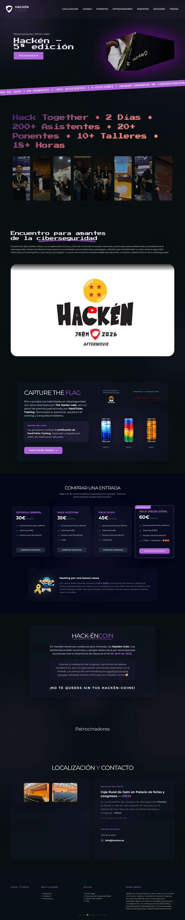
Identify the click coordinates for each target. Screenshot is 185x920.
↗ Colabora (46, 896)
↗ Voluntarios (47, 898)
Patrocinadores (123, 9)
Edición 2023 (163, 13)
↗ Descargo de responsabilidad (97, 896)
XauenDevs (102, 915)
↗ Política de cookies (92, 898)
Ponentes (102, 9)
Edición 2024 (163, 18)
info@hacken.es (114, 840)
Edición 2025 (163, 24)
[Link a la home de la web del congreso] (9, 9)
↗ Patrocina (46, 893)
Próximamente (28, 55)
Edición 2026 (163, 29)
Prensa (174, 9)
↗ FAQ (86, 901)
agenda (87, 9)
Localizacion (70, 9)
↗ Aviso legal (89, 893)
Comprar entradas (31, 550)
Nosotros (143, 9)
